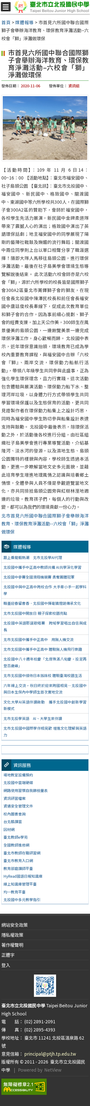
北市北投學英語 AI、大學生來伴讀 (32, 718)
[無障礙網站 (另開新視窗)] (45, 1087)
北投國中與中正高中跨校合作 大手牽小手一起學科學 (45, 590)
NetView (52, 1070)
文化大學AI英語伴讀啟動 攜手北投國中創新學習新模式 (45, 705)
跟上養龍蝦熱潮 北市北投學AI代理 (32, 557)
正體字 (8, 955)
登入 (5, 965)
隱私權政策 (12, 935)
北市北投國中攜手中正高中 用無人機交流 (38, 639)
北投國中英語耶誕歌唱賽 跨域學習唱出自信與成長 (45, 626)
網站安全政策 (14, 925)
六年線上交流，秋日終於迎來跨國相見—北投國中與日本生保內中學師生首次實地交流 (45, 689)
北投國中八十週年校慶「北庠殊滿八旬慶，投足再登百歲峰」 (45, 662)
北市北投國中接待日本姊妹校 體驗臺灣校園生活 (42, 675)
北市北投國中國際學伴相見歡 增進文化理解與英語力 (45, 731)
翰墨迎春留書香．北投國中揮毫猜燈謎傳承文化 (42, 603)
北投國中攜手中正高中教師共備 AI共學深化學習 (42, 567)
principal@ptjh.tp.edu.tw (50, 1053)
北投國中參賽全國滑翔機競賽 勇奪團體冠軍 (39, 577)
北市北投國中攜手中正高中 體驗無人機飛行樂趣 (42, 649)
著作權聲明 (12, 945)
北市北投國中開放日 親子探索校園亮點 (35, 613)
